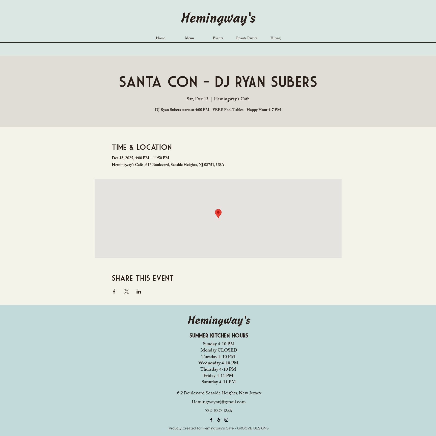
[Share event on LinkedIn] (139, 291)
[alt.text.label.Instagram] (226, 419)
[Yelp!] (218, 419)
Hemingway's (218, 19)
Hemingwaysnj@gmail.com (219, 401)
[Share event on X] (126, 291)
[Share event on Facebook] (114, 291)
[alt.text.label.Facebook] (211, 419)
